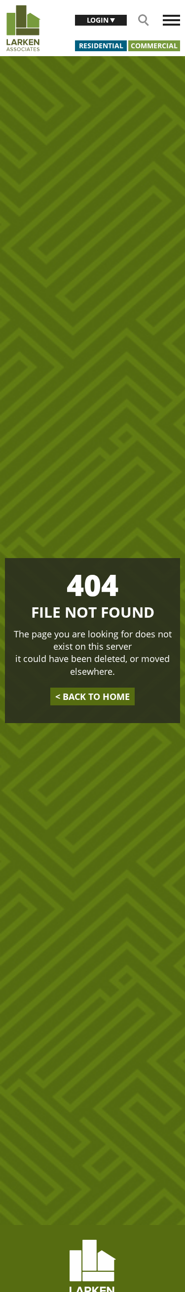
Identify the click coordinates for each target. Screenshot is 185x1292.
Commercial (154, 45)
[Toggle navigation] (171, 20)
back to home (92, 696)
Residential (101, 45)
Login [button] (99, 20)
